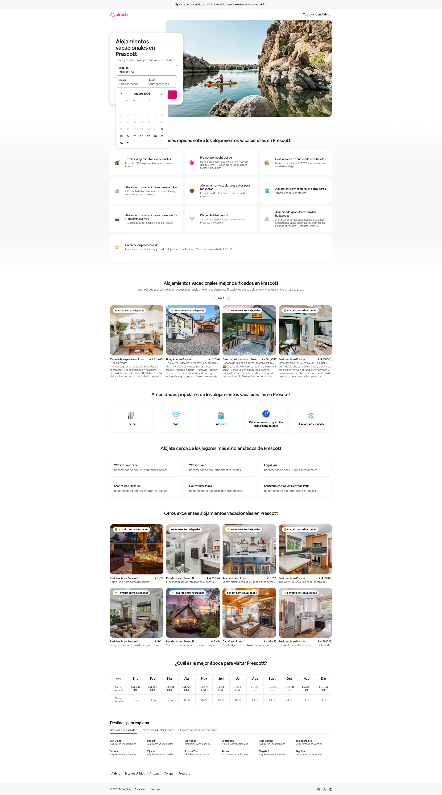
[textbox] (131, 84)
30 (121, 143)
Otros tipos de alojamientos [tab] (159, 730)
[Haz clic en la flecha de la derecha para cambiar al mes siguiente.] (162, 94)
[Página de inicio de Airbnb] (119, 14)
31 (128, 143)
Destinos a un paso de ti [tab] (123, 730)
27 (148, 136)
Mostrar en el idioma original (251, 4)
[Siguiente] (228, 298)
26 (141, 136)
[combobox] (146, 72)
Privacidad (140, 789)
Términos (155, 789)
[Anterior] (213, 298)
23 (121, 136)
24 (128, 136)
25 (134, 136)
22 (162, 129)
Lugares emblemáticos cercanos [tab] (198, 730)
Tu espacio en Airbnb (316, 14)
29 (162, 136)
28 (155, 136)
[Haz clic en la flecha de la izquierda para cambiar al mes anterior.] (122, 94)
